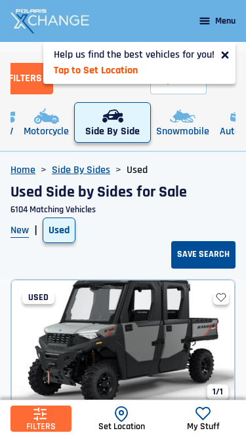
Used (59, 230)
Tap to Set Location (96, 70)
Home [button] (22, 170)
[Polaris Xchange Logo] (49, 21)
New (19, 230)
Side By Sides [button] (81, 170)
